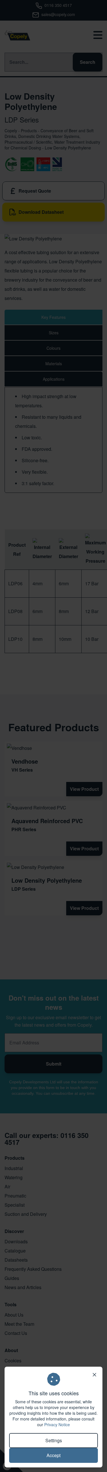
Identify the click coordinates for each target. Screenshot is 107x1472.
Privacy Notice (57, 1424)
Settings (53, 1440)
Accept (53, 1455)
